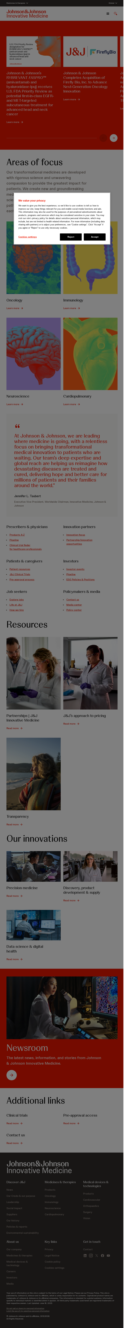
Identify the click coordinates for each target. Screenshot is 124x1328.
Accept (94, 237)
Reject (70, 237)
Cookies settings (27, 237)
